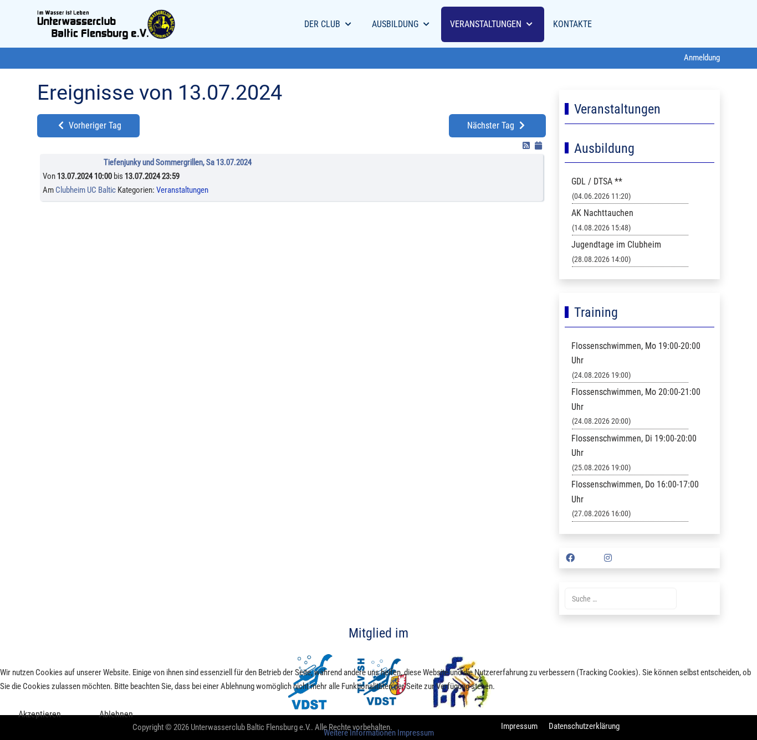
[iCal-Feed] (538, 146)
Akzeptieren (39, 714)
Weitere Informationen (360, 733)
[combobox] (621, 598)
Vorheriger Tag (94, 125)
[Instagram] (607, 558)
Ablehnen (116, 714)
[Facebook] (570, 558)
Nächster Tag (491, 125)
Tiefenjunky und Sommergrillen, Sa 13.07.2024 (178, 162)
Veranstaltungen (182, 190)
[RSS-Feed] (527, 146)
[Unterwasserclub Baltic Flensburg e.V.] (106, 24)
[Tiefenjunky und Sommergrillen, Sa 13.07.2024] (73, 165)
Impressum (415, 733)
